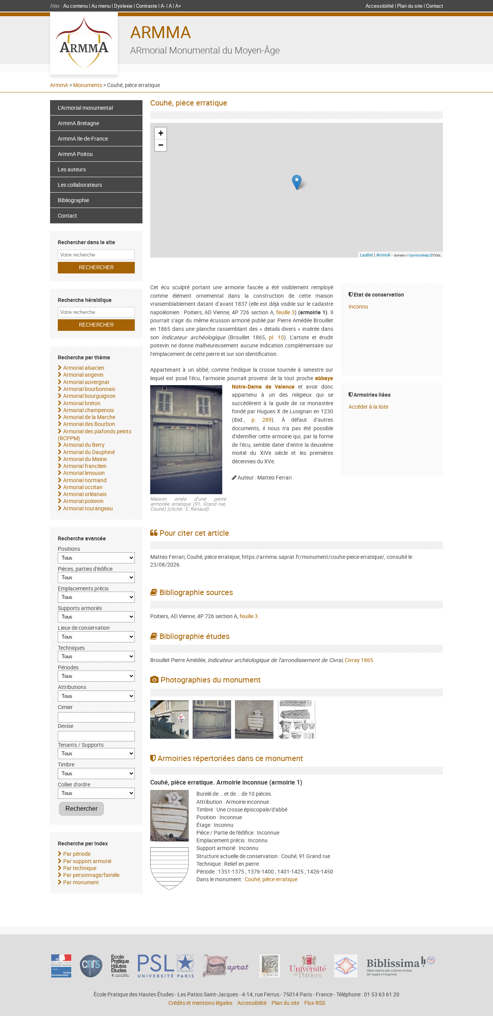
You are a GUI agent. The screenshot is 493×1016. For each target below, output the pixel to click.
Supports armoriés (80, 608)
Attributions (72, 687)
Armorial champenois (88, 410)
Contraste (146, 5)
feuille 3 (285, 312)
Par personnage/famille (91, 875)
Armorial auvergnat (86, 382)
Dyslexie (123, 5)
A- (163, 5)
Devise (65, 725)
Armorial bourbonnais (89, 388)
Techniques (71, 647)
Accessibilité (380, 5)
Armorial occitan (82, 487)
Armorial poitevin (83, 501)
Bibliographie (73, 200)
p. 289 (262, 419)
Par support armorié (87, 861)
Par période (77, 853)
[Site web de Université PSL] (166, 975)
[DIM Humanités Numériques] (345, 975)
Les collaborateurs (80, 184)
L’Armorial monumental (85, 107)
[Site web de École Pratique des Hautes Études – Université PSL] (120, 975)
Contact (434, 5)
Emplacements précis (83, 588)
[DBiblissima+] (401, 974)
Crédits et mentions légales (200, 1002)
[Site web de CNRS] (91, 975)
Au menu (101, 5)
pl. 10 (276, 337)
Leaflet (366, 254)
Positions (69, 548)
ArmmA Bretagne (78, 123)
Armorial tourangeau (88, 508)
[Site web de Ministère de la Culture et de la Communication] (61, 975)
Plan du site (410, 5)
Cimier (65, 707)
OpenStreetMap (419, 255)
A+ (178, 5)
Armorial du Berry (84, 444)
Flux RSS (314, 1002)
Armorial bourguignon (89, 395)
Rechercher (81, 808)
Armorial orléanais (85, 494)
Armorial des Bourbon (89, 424)
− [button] (160, 145)
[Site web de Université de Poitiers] (307, 975)
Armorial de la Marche (89, 417)
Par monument (81, 882)
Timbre (66, 764)
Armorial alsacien (83, 367)
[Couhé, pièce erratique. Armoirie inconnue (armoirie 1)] (169, 816)
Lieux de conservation (84, 627)
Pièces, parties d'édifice (85, 568)
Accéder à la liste (368, 406)
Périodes (68, 667)
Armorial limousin (84, 472)
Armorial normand (85, 480)
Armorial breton (82, 403)
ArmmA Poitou (75, 154)
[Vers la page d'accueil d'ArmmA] (84, 43)
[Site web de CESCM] (270, 975)
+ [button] (160, 133)
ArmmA (160, 31)
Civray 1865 (359, 660)
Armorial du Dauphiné (89, 452)
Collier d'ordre (74, 784)
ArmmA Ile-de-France (83, 138)
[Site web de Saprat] (227, 975)
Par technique (79, 868)
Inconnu (358, 306)
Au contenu (75, 5)
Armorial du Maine (85, 459)
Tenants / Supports (81, 744)
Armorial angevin (83, 374)
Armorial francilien (85, 465)
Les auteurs (72, 169)
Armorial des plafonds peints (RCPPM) (94, 435)
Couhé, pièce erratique (271, 879)
